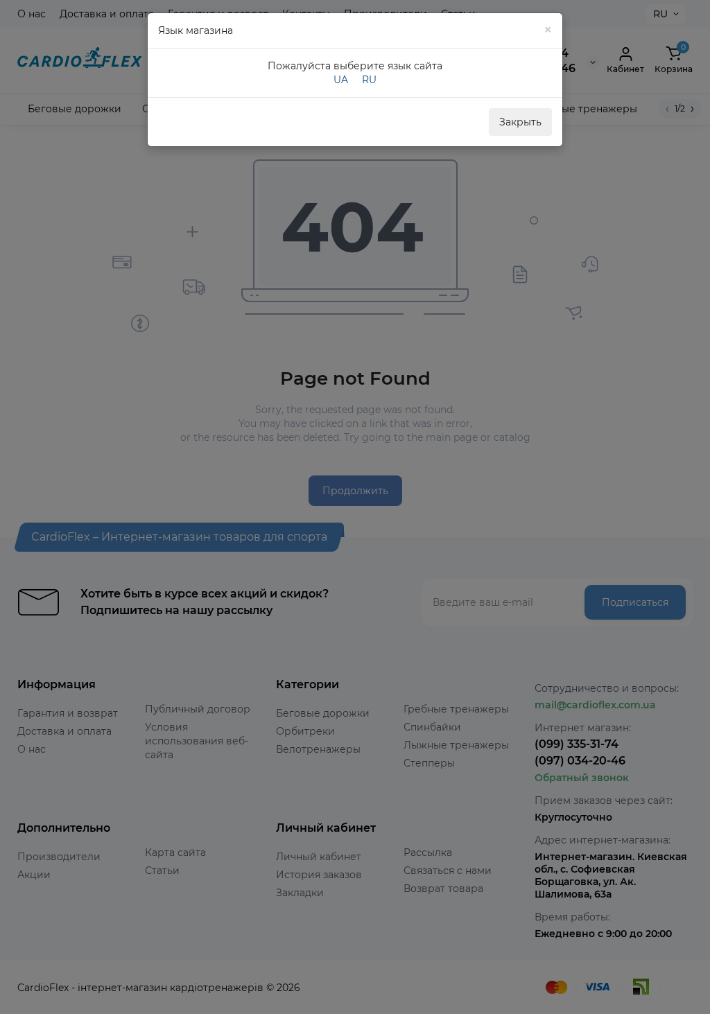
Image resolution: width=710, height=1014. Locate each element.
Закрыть (520, 122)
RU (369, 79)
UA (341, 79)
